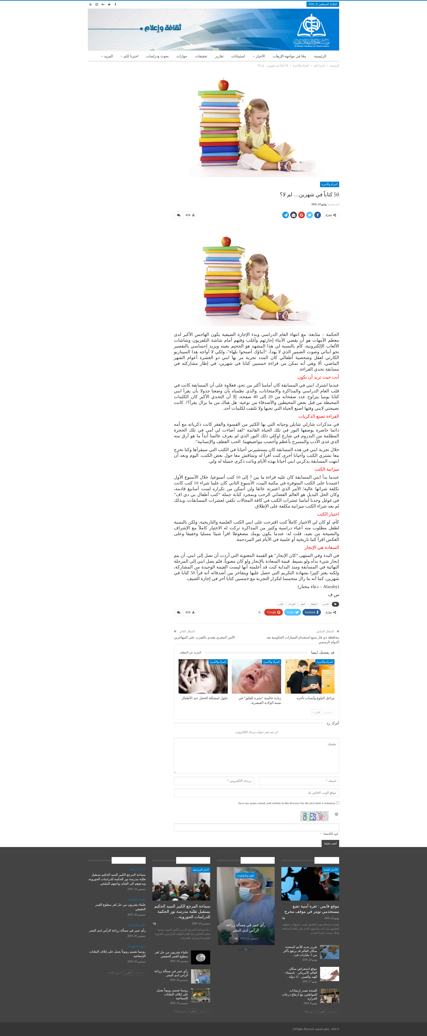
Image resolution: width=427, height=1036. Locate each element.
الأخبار (260, 56)
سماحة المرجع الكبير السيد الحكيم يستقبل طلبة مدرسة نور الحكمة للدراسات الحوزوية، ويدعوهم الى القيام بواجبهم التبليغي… (117, 879)
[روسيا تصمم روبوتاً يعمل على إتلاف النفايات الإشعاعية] (245, 906)
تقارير (219, 56)
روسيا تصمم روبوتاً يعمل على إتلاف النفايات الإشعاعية (172, 994)
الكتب (281, 604)
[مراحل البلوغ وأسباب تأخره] (309, 676)
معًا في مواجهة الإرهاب (289, 56)
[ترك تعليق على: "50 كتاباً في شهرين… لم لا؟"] (178, 215)
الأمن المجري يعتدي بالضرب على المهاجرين (204, 637)
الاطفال (313, 604)
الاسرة (325, 604)
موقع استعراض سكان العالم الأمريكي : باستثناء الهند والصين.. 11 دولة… (301, 972)
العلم (302, 604)
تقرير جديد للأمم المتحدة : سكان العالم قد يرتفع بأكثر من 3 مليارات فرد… (300, 951)
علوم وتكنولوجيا (245, 875)
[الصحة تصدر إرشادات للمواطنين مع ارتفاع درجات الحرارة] (329, 996)
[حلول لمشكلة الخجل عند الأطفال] (203, 676)
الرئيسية (320, 56)
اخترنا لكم (131, 56)
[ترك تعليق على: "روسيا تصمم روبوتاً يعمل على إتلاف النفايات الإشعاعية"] (235, 938)
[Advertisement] (127, 99)
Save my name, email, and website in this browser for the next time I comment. (286, 803)
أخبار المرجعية (201, 869)
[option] (246, 906)
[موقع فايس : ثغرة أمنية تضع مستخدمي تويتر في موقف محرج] (310, 884)
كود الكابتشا (331, 833)
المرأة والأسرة (330, 184)
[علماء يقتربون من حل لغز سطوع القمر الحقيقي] (200, 957)
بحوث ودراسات (157, 56)
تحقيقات (201, 56)
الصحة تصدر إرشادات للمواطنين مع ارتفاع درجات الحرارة (299, 994)
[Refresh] (336, 813)
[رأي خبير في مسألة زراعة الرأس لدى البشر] (200, 976)
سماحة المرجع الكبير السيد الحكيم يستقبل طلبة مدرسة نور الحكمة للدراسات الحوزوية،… (182, 911)
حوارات (181, 56)
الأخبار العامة (331, 869)
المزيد (108, 56)
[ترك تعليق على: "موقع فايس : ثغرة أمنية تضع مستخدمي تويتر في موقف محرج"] (283, 918)
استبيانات (238, 56)
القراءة (292, 604)
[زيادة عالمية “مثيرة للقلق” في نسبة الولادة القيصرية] (256, 676)
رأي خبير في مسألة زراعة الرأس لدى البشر (117, 930)
